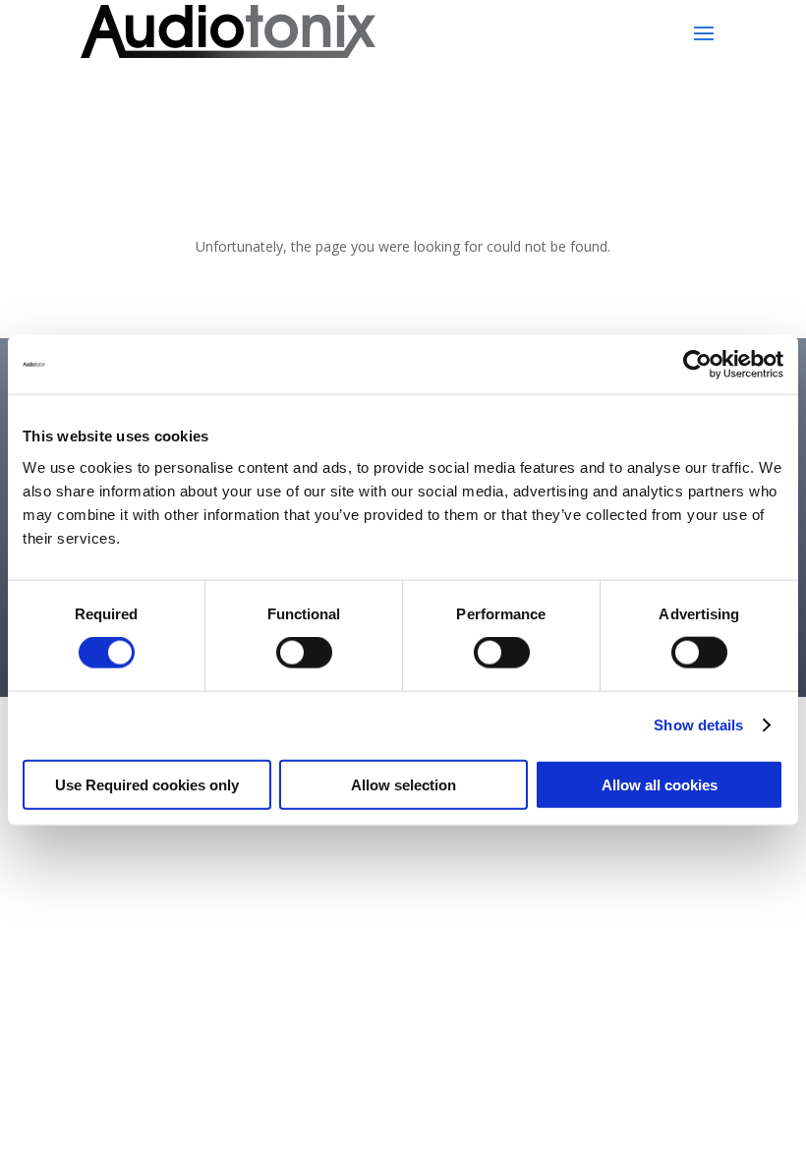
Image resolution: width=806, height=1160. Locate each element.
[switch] (304, 652)
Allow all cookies (660, 784)
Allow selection (403, 784)
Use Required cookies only (147, 784)
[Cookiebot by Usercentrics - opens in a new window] (697, 364)
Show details (698, 725)
